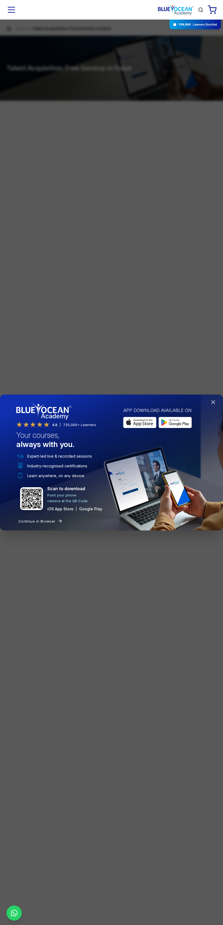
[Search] (200, 9)
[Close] (214, 403)
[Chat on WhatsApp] (14, 913)
